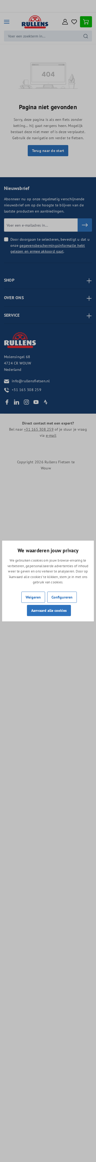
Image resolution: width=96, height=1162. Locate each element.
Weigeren (33, 597)
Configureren (62, 597)
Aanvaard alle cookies (49, 610)
